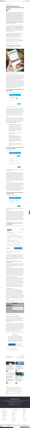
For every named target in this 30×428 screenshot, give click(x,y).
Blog (12, 411)
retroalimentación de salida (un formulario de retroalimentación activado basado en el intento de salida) (14, 178)
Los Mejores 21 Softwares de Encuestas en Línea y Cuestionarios (13, 388)
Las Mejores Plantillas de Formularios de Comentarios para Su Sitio (13, 387)
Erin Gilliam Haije (9, 370)
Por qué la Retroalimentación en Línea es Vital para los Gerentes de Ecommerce (13, 393)
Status (13, 421)
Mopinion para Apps (4, 412)
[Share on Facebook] (21, 354)
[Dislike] (10, 350)
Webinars (13, 415)
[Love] (17, 350)
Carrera (23, 416)
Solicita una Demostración (12, 344)
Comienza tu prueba (18, 344)
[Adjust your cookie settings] (0, 427)
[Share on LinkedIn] (23, 354)
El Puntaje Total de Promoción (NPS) (10, 108)
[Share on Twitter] (22, 354)
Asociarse (24, 415)
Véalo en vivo (24, 420)
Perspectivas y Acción (4, 415)
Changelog (13, 420)
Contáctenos (24, 412)
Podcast (13, 416)
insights (11, 4)
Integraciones (3, 416)
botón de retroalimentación (17, 81)
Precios (3, 420)
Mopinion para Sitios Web (5, 411)
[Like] (14, 350)
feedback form (8, 4)
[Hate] (7, 350)
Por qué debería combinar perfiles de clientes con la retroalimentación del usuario (14, 391)
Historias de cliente (14, 412)
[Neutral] (12, 350)
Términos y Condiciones (1, 425)
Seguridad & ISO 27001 (9, 425)
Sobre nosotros (24, 411)
